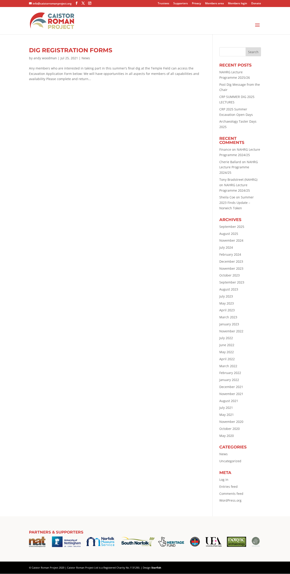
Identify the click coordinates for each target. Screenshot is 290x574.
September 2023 (231, 282)
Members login (237, 3)
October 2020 (229, 428)
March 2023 (228, 317)
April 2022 (227, 359)
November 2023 (231, 268)
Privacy (196, 3)
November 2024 (231, 240)
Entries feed (228, 486)
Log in (223, 479)
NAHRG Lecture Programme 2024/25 (238, 167)
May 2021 (226, 414)
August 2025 (228, 233)
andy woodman (45, 58)
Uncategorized (230, 461)
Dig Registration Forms (70, 50)
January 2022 (229, 380)
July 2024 (226, 247)
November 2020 (231, 421)
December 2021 (231, 387)
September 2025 (231, 226)
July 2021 (226, 407)
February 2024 (230, 254)
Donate (256, 3)
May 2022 (226, 352)
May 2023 (226, 303)
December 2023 (231, 261)
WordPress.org (230, 500)
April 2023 (227, 310)
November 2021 (231, 394)
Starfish (156, 567)
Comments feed (231, 493)
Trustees (163, 3)
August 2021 (228, 401)
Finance (225, 149)
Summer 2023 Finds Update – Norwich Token (236, 202)
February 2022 (230, 373)
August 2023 (228, 289)
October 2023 (229, 275)
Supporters (180, 3)
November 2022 (231, 331)
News (86, 58)
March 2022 (228, 366)
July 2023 (226, 296)
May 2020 (226, 435)
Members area (214, 3)
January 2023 (229, 324)
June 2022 (226, 345)
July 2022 (226, 338)
